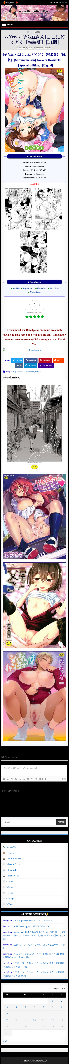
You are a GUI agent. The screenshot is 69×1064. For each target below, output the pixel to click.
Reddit (59, 360)
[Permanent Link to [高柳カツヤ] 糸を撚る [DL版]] (34, 425)
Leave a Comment (44, 48)
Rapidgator (28, 288)
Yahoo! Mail (47, 365)
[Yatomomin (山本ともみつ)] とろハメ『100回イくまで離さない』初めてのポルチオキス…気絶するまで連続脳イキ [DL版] (34, 935)
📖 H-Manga (35, 32)
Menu (10, 24)
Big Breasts (18, 371)
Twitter (19, 360)
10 (7, 1013)
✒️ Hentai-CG (9, 847)
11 (16, 1013)
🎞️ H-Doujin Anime (12, 858)
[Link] (36, 779)
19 (25, 1020)
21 (43, 1020)
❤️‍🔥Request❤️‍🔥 (10, 2)
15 (52, 1013)
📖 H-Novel (8, 904)
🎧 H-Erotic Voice (11, 875)
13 (34, 1013)
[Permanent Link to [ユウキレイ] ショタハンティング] (34, 696)
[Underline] (12, 779)
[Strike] (16, 779)
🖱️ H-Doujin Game (11, 864)
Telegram (32, 365)
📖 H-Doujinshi (10, 869)
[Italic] (8, 779)
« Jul (5, 1041)
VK (21, 365)
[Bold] (4, 779)
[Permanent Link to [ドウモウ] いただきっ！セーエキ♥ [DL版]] (34, 516)
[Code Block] (32, 779)
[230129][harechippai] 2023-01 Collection (32, 920)
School (38, 371)
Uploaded (41, 288)
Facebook (32, 360)
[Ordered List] (20, 779)
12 (25, 1013)
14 (43, 1013)
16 (61, 1013)
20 (34, 1020)
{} (40, 778)
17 (7, 1020)
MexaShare (35, 292)
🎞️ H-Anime (8, 852)
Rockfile (54, 288)
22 (52, 1020)
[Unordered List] (24, 779)
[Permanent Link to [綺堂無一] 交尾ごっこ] (34, 605)
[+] (44, 778)
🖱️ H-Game (8, 881)
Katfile (16, 288)
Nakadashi (29, 371)
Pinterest (47, 360)
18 (16, 1020)
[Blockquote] (28, 779)
